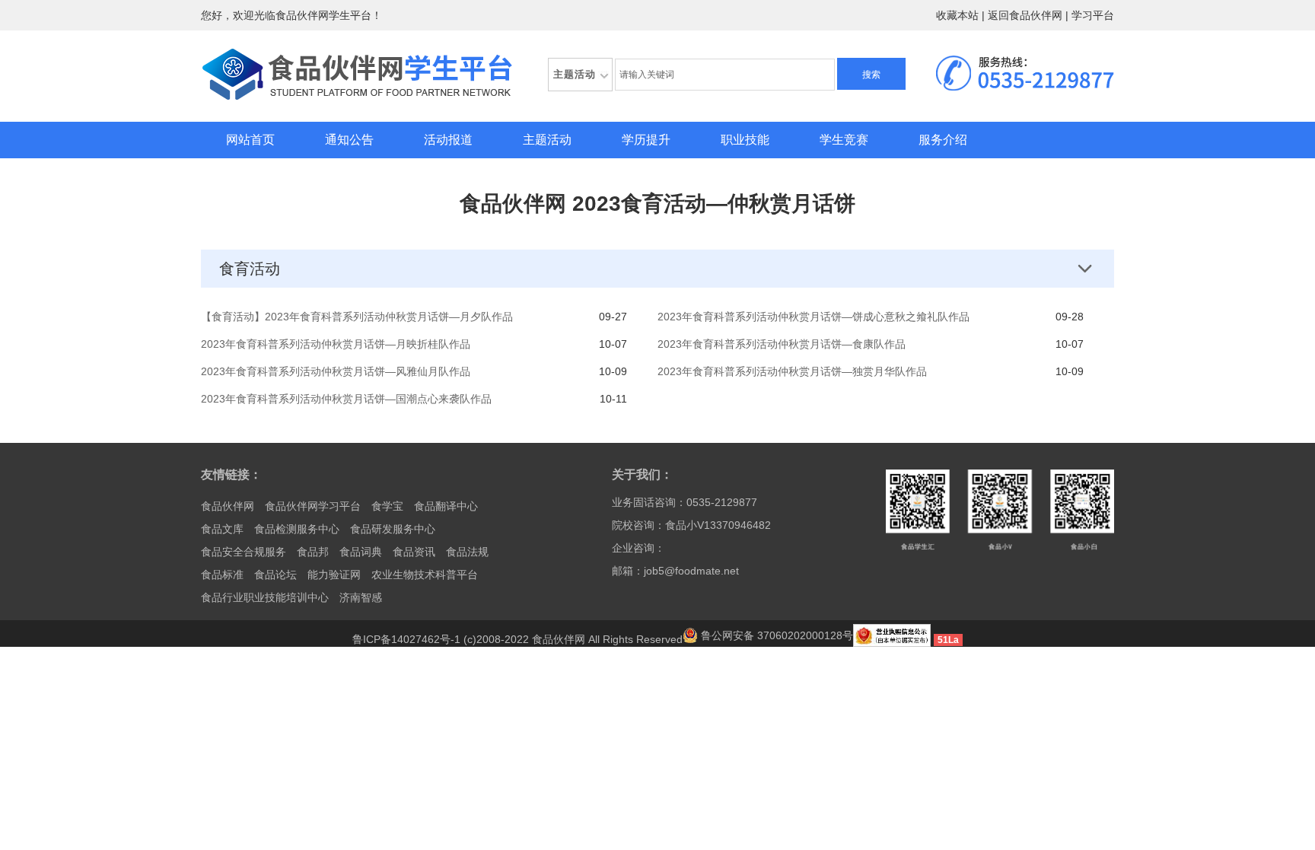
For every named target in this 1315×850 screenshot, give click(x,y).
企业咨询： (638, 548)
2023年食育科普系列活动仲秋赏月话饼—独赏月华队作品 (792, 371)
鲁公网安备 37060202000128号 (775, 635)
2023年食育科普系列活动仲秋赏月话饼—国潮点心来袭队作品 (346, 399)
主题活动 (547, 139)
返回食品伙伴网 (1025, 15)
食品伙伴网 (227, 506)
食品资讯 (414, 552)
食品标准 (222, 574)
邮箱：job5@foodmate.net (675, 571)
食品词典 (360, 552)
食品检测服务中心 (296, 529)
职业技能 (745, 139)
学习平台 (1092, 15)
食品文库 (222, 529)
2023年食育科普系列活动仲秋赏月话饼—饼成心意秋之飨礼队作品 (814, 316)
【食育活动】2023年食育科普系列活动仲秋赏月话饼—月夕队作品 (357, 316)
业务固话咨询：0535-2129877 (684, 502)
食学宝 (387, 506)
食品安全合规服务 (243, 552)
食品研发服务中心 (392, 529)
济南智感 (360, 597)
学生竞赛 (844, 139)
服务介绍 (943, 139)
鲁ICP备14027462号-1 (406, 639)
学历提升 (646, 139)
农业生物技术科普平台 (424, 574)
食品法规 (467, 552)
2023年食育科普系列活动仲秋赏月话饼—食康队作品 (782, 344)
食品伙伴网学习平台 (313, 506)
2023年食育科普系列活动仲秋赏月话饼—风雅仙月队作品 (335, 371)
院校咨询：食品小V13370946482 (691, 525)
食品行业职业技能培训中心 (265, 597)
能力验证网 (334, 574)
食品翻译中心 (446, 506)
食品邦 (313, 552)
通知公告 (349, 139)
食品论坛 (275, 574)
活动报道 (448, 139)
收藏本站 (957, 15)
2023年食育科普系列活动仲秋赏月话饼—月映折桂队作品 (335, 344)
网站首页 (250, 139)
